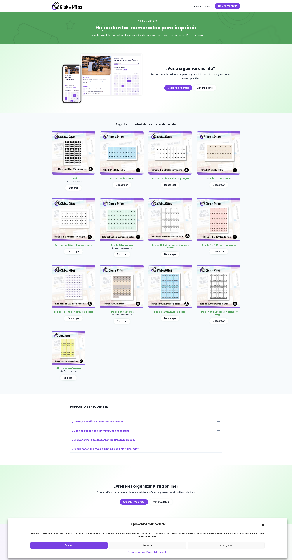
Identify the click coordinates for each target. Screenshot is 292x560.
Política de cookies (136, 552)
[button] (263, 525)
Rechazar (147, 545)
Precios (197, 6)
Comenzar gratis (227, 5)
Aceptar (69, 545)
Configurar (226, 545)
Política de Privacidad (156, 552)
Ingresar (207, 6)
